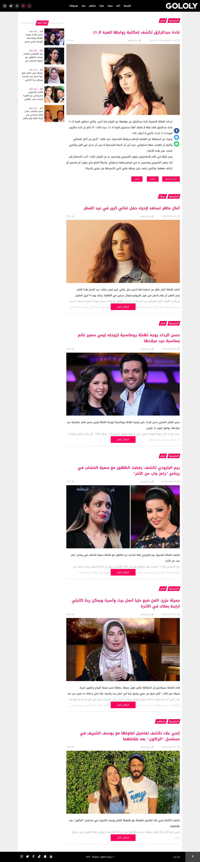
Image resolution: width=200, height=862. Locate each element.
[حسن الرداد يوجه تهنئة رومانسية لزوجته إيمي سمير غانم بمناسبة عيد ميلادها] (42, 36)
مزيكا (101, 6)
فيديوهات (73, 6)
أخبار (118, 6)
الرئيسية (127, 6)
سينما (110, 6)
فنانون (137, 179)
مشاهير (92, 6)
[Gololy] (182, 6)
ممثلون (153, 179)
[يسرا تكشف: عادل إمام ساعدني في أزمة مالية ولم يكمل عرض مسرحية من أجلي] (42, 113)
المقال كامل (123, 306)
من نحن (176, 857)
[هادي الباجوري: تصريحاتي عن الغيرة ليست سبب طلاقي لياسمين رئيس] (42, 94)
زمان (83, 6)
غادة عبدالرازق (171, 179)
